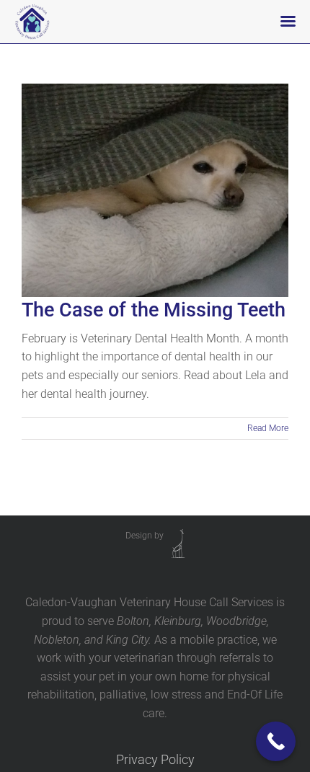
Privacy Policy (155, 759)
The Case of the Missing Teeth (153, 309)
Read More (267, 428)
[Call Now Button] (276, 741)
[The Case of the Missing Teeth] (155, 190)
